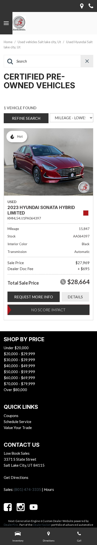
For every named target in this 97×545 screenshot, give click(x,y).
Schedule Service (17, 421)
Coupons (11, 415)
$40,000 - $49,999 (19, 365)
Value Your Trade (18, 427)
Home (8, 42)
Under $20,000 (16, 347)
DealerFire (11, 524)
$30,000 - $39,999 (19, 359)
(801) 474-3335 (27, 489)
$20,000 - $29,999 (19, 353)
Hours (49, 489)
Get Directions (16, 477)
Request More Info (33, 297)
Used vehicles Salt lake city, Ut (40, 42)
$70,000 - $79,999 (19, 383)
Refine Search (26, 118)
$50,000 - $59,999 (19, 371)
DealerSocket (42, 524)
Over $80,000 (15, 389)
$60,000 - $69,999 (19, 377)
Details (75, 297)
